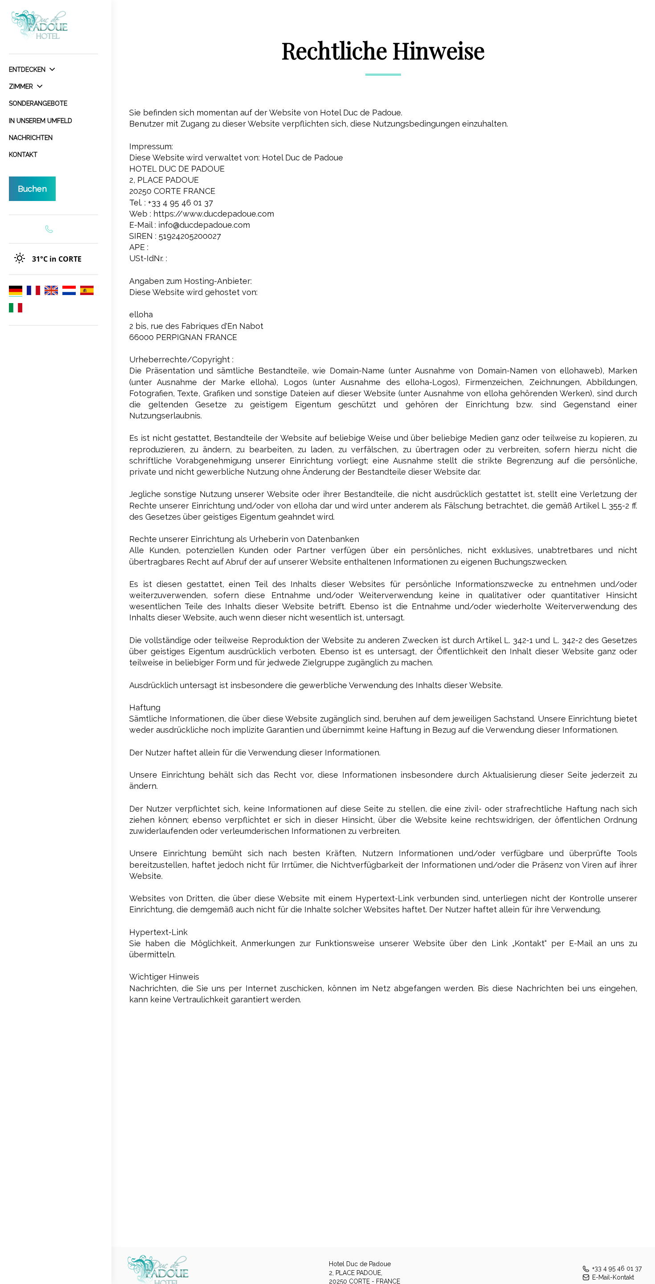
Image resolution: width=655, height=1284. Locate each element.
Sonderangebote (38, 103)
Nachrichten (31, 137)
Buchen (32, 188)
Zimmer (22, 86)
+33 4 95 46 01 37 (617, 1268)
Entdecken (28, 69)
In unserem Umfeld (40, 120)
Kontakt (23, 154)
